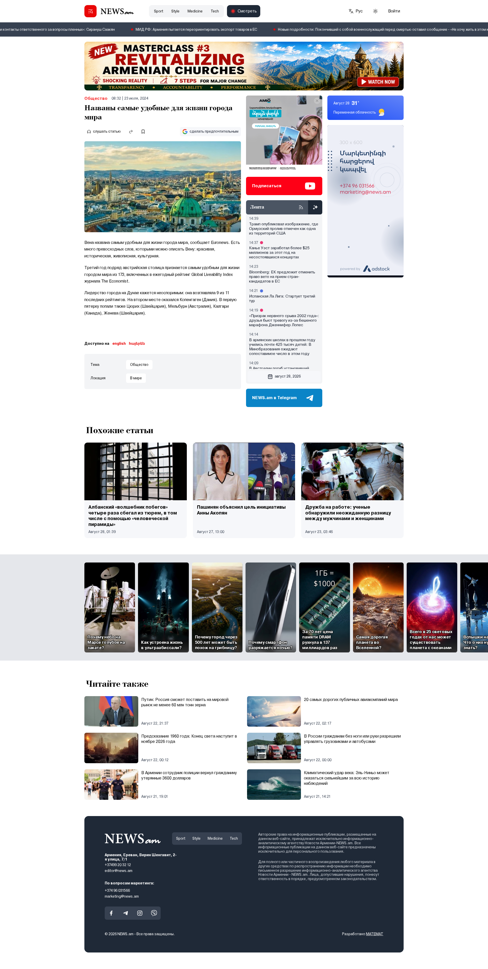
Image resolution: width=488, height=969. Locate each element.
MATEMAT (374, 934)
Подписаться (266, 185)
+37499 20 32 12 (118, 865)
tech (215, 11)
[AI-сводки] (315, 207)
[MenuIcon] (90, 11)
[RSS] (301, 207)
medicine (195, 11)
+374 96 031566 (117, 890)
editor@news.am (118, 871)
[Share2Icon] (130, 131)
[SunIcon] (375, 11)
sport (158, 11)
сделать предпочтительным (214, 131)
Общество (96, 98)
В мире (136, 378)
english (119, 343)
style (175, 11)
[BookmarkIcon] (143, 131)
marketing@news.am (122, 896)
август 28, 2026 (288, 376)
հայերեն (137, 343)
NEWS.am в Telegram (274, 397)
